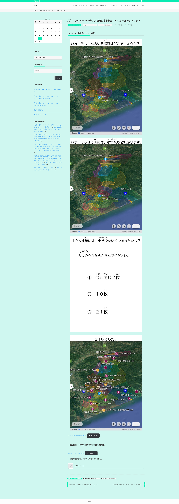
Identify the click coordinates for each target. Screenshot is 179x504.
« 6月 (35, 45)
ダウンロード (94, 435)
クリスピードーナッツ (40, 114)
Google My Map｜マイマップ (90, 25)
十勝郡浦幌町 (108, 25)
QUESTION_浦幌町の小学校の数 (77, 435)
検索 (58, 78)
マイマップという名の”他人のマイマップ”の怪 (47, 144)
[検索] (144, 1)
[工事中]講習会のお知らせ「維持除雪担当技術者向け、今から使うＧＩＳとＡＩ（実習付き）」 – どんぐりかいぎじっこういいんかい (47, 148)
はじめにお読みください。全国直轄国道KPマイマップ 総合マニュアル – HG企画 (48, 129)
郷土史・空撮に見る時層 (74, 25)
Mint (36, 5)
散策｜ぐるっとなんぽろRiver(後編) (44, 167)
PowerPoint (100, 25)
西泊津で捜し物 (38, 110)
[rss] (142, 1)
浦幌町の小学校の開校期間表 (76, 453)
